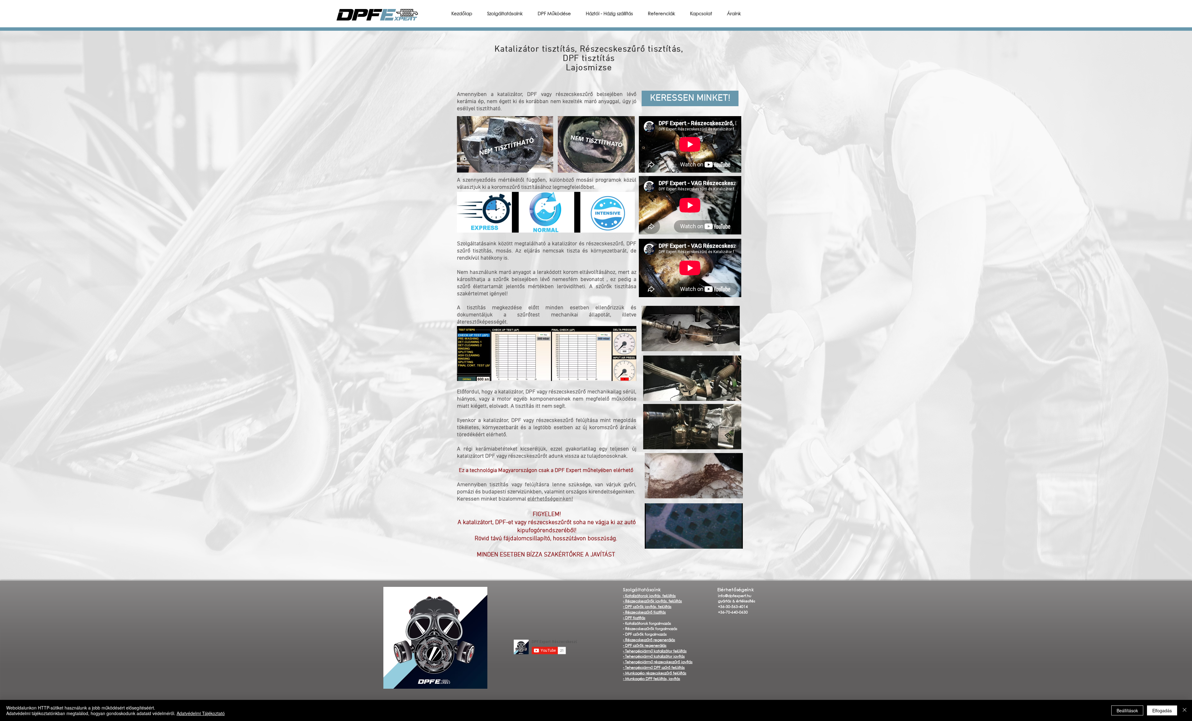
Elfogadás (1162, 710)
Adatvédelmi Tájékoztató (201, 713)
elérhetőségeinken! (550, 499)
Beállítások (1127, 710)
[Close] (1184, 710)
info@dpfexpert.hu (734, 596)
